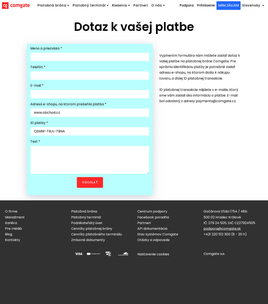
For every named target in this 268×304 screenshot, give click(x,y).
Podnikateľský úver (87, 222)
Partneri (144, 222)
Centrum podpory (152, 211)
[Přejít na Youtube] (37, 252)
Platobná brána (84, 211)
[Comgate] (16, 5)
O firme (11, 211)
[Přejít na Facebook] (6, 252)
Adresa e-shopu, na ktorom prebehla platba (68, 104)
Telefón (37, 67)
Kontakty (12, 239)
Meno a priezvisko (46, 48)
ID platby (39, 122)
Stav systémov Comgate (157, 234)
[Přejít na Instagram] (16, 252)
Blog (8, 234)
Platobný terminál (86, 217)
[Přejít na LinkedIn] (26, 252)
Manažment (15, 217)
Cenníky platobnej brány (91, 228)
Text (35, 141)
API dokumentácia (152, 228)
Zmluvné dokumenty (88, 239)
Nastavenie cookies (153, 254)
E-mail (36, 85)
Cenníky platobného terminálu (96, 234)
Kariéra (11, 222)
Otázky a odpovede (153, 239)
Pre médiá (13, 228)
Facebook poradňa (153, 217)
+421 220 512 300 (217, 234)
